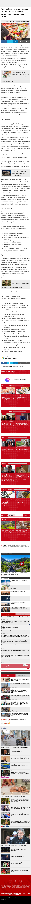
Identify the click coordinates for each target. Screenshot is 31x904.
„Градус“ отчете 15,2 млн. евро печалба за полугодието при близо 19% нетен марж (14, 660)
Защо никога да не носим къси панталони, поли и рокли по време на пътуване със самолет (19, 608)
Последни (8, 614)
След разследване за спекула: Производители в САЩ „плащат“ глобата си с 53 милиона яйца (7, 398)
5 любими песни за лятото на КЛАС (18, 591)
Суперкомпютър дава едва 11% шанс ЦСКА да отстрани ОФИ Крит (20, 870)
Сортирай (11, 515)
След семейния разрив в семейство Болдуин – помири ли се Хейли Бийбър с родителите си (20, 822)
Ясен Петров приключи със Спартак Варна (13, 845)
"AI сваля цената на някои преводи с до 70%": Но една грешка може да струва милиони (22, 424)
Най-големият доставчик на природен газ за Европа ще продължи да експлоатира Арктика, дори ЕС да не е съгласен (15, 636)
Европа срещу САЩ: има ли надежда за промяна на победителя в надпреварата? (7, 502)
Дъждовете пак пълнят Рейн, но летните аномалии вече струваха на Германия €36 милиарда (14, 626)
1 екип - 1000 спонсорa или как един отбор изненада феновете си (20, 814)
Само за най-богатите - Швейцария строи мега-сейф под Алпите (8, 531)
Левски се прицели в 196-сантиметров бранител (18, 855)
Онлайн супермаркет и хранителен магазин (18, 720)
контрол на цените (19, 366)
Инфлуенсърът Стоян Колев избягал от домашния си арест (20, 764)
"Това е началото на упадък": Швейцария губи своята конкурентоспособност (14, 573)
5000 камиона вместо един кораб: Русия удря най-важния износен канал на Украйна (19, 684)
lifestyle (5, 578)
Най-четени (23, 614)
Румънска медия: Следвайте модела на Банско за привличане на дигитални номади (19, 714)
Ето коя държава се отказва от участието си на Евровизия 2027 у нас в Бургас (20, 800)
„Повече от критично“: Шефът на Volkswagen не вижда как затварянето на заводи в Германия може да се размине (14, 640)
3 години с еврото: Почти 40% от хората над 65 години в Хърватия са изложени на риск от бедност (19, 679)
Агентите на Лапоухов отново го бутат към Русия (20, 862)
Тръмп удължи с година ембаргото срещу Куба (14, 747)
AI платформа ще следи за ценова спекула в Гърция (22, 397)
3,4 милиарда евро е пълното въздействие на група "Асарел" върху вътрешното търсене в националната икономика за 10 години (19, 703)
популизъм (12, 366)
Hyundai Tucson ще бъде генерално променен (18, 603)
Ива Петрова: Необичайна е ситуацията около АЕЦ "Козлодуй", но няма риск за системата (22, 476)
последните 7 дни (8, 675)
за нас (20, 901)
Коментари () (26, 21)
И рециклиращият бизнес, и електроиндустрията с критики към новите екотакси (15, 656)
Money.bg (8, 897)
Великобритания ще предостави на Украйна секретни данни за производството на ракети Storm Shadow (7, 477)
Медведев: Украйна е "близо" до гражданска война (20, 750)
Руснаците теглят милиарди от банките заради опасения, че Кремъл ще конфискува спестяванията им (19, 709)
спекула (8, 366)
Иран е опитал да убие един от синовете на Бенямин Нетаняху (20, 757)
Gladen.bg (26, 897)
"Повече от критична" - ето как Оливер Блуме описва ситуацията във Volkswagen (20, 581)
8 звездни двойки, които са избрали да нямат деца (7, 449)
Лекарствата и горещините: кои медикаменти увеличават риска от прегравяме (18, 587)
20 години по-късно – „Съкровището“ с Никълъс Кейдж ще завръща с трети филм (20, 807)
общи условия (7, 901)
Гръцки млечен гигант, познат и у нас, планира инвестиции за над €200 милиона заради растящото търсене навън (19, 690)
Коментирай (27, 515)
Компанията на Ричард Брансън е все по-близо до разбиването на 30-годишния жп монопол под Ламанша (20, 697)
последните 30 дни (22, 675)
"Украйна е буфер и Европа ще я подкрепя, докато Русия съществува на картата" (14, 631)
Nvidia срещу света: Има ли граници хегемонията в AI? (21, 501)
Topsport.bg (20, 897)
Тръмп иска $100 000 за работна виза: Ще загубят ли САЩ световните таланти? (7, 423)
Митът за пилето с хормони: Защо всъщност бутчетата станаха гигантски (22, 532)
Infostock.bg (3, 899)
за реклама (14, 901)
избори (4, 366)
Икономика (3, 575)
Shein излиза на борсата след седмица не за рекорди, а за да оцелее (15, 651)
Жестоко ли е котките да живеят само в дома (22, 448)
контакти (25, 901)
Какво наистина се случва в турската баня (13, 796)
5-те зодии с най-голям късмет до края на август (20, 597)
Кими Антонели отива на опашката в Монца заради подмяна (18, 849)
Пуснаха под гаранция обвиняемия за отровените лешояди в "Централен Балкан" (20, 772)
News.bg (2, 897)
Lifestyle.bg (14, 897)
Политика (12, 21)
